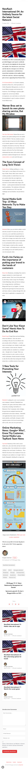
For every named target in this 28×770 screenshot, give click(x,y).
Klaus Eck (21, 765)
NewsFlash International (9, 565)
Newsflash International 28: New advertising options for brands (12, 657)
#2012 (10, 570)
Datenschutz (9, 762)
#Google (12, 572)
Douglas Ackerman (9, 557)
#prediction (13, 575)
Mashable (4, 229)
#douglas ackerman (18, 570)
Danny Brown (5, 169)
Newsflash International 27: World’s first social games (12, 688)
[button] (3, 767)
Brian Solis (5, 273)
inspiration (16, 537)
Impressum (19, 762)
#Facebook (5, 572)
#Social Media (21, 575)
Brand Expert (5, 336)
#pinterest (5, 575)
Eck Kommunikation (7, 82)
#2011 (4, 570)
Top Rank (4, 443)
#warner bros (12, 577)
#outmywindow (20, 572)
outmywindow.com (7, 157)
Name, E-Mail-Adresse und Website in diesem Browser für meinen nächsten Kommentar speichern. (13, 745)
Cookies (14, 762)
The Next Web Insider (8, 134)
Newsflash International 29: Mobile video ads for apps (12, 625)
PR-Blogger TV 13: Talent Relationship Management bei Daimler (13, 585)
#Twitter (5, 577)
